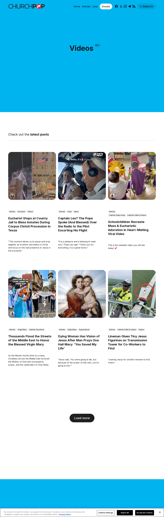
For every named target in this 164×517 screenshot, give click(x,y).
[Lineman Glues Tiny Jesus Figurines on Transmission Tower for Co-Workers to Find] (132, 294)
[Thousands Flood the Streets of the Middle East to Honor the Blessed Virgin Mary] (32, 294)
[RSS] (133, 6)
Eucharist (21, 212)
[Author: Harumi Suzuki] (112, 195)
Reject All (125, 513)
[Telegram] (129, 6)
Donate (106, 6)
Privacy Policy (65, 514)
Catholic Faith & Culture (136, 215)
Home (77, 6)
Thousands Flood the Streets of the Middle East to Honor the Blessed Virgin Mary (29, 340)
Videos (30, 212)
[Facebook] (116, 6)
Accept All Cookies (145, 513)
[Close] (160, 512)
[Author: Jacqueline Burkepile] (12, 195)
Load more (82, 418)
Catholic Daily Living (117, 215)
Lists (95, 6)
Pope (70, 212)
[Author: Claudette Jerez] (62, 195)
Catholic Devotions (36, 329)
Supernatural (84, 329)
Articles (86, 6)
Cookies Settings (105, 513)
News (76, 212)
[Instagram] (125, 6)
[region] (82, 512)
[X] (120, 6)
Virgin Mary (22, 329)
